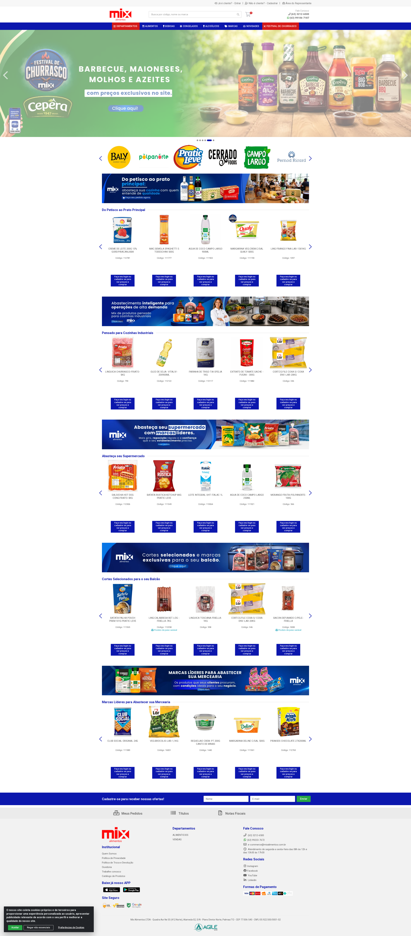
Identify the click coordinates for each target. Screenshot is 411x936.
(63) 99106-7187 (299, 17)
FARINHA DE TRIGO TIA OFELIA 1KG (205, 373)
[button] (197, 140)
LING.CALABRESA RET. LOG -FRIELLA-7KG (164, 619)
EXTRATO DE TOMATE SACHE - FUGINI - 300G (246, 373)
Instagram (252, 866)
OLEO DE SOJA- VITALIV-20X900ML (164, 373)
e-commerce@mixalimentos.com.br (266, 844)
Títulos (183, 813)
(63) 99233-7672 (256, 840)
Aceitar (15, 927)
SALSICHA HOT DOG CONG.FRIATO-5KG (123, 496)
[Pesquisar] (238, 14)
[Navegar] (5, 75)
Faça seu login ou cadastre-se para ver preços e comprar (122, 280)
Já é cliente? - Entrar (229, 3)
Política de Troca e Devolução (117, 862)
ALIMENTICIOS (180, 835)
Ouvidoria (107, 867)
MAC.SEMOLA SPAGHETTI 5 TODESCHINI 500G (164, 250)
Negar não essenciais (38, 927)
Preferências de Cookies (71, 927)
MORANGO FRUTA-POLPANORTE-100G (288, 496)
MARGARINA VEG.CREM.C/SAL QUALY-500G (247, 250)
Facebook (252, 870)
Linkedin (251, 880)
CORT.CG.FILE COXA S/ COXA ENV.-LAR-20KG (288, 373)
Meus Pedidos (131, 813)
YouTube (252, 875)
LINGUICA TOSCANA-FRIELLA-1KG (205, 619)
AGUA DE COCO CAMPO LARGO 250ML (247, 496)
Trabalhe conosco (111, 871)
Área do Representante (298, 3)
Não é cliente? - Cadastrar (263, 3)
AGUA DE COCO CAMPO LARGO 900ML (205, 250)
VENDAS (177, 839)
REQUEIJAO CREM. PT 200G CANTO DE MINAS (205, 742)
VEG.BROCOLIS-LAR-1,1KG (164, 740)
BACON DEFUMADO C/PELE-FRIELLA (288, 619)
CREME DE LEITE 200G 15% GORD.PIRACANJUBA (122, 250)
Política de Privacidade (114, 858)
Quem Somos (109, 853)
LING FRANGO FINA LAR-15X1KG (288, 248)
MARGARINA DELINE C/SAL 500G (247, 740)
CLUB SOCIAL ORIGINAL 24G (122, 740)
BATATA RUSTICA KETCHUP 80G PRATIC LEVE (164, 496)
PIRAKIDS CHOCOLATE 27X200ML (288, 740)
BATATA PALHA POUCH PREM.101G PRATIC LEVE (122, 619)
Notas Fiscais (235, 813)
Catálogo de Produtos (113, 876)
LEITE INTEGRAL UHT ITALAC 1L (205, 494)
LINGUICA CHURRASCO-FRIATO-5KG (122, 373)
